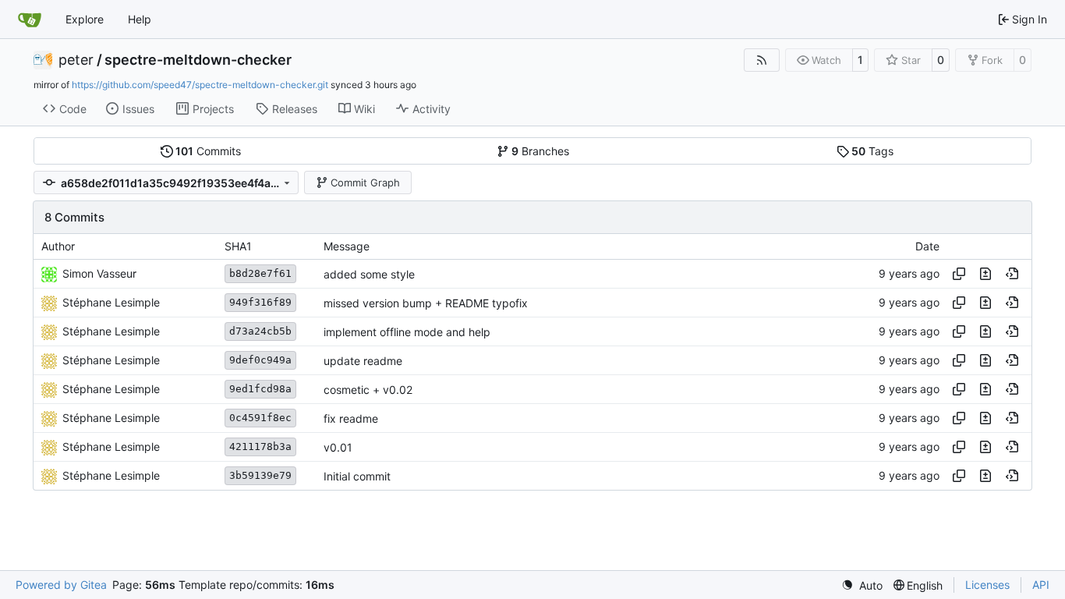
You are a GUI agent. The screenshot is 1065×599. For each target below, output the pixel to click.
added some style (369, 274)
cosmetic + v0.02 (368, 389)
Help (139, 19)
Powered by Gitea (61, 584)
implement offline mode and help (407, 331)
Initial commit (357, 476)
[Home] (29, 19)
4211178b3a (260, 446)
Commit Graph (365, 182)
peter (76, 60)
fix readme (351, 418)
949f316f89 (260, 302)
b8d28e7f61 (260, 273)
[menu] (862, 585)
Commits (208, 151)
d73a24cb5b (260, 331)
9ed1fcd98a (260, 389)
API (1040, 584)
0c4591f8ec (260, 418)
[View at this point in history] (1012, 273)
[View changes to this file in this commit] (985, 273)
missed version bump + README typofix (426, 303)
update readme (363, 360)
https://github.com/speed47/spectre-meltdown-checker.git (200, 84)
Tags (872, 151)
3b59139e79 (260, 475)
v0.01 (338, 447)
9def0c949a (260, 360)
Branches (540, 151)
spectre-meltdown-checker (198, 60)
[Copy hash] (959, 273)
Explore (84, 19)
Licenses (987, 584)
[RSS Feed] (762, 60)
